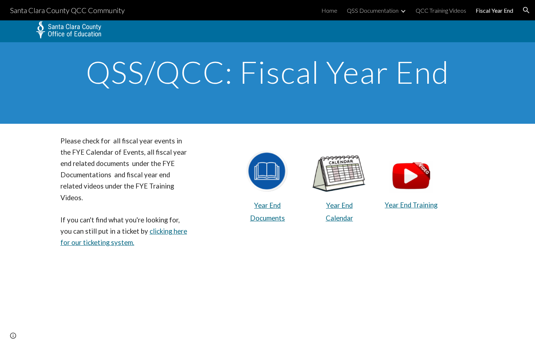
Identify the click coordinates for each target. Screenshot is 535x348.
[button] (526, 10)
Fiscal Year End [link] (494, 10)
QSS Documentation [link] (373, 10)
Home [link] (329, 10)
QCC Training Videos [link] (441, 10)
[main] (267, 72)
